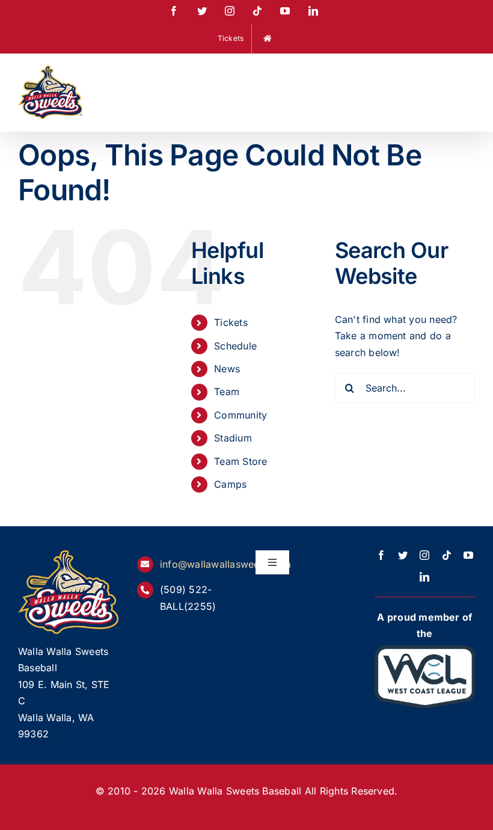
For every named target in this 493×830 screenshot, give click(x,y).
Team (226, 392)
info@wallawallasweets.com (225, 564)
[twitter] (403, 555)
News (227, 369)
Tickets (231, 322)
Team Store (240, 461)
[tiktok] (447, 555)
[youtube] (468, 555)
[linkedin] (424, 577)
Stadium (233, 438)
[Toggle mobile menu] (468, 73)
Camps (230, 484)
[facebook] (381, 555)
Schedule (235, 346)
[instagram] (424, 555)
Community (240, 415)
